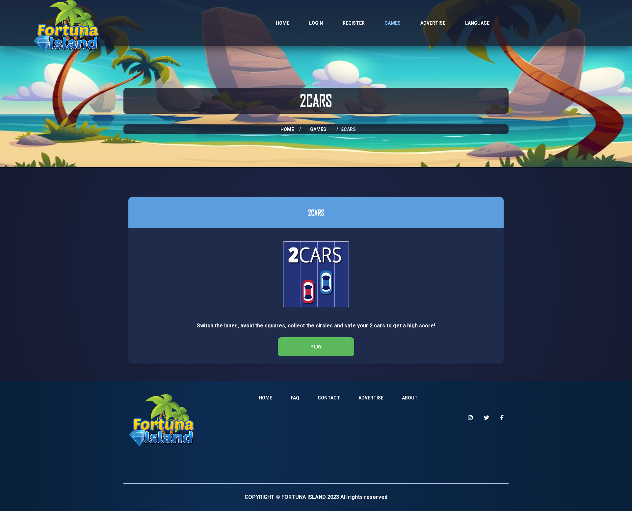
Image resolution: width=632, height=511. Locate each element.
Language (477, 23)
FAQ (295, 397)
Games (392, 23)
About (410, 397)
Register (354, 23)
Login (316, 23)
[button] (316, 346)
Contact (329, 397)
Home (282, 23)
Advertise (432, 23)
